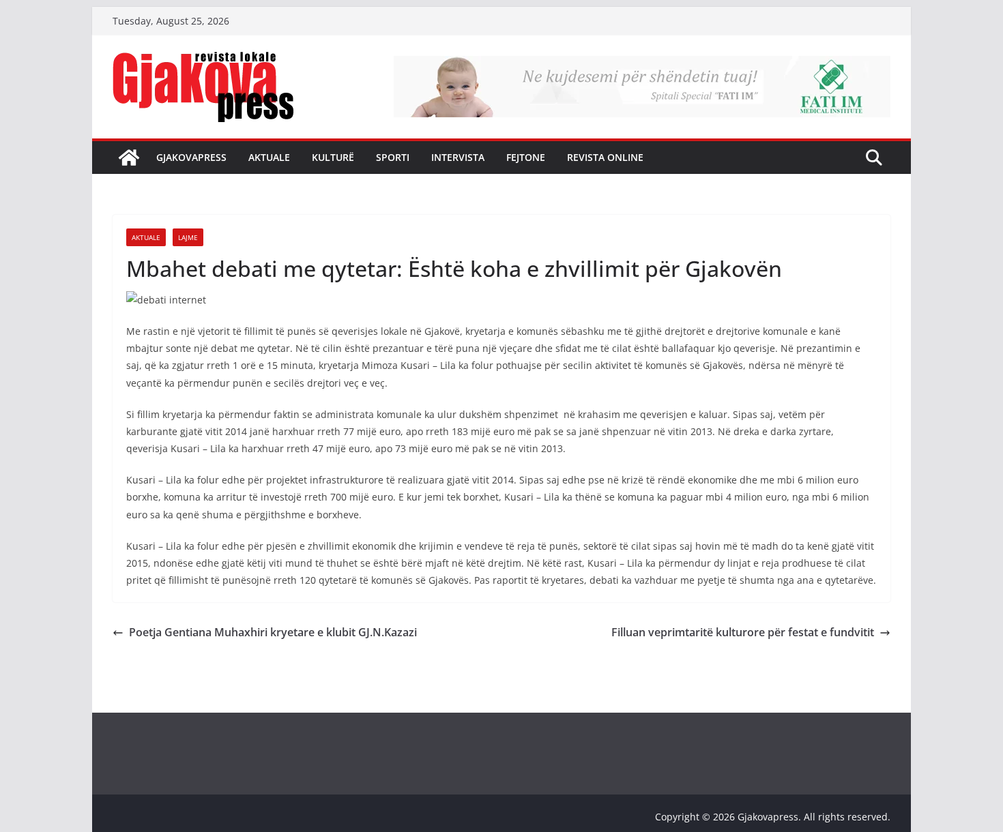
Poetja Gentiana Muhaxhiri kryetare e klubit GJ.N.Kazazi (273, 632)
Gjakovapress (191, 157)
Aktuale (269, 157)
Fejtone (525, 157)
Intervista (457, 157)
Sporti (392, 157)
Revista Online (605, 157)
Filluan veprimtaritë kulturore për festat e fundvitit (742, 632)
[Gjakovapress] (129, 157)
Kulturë (333, 157)
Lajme (188, 237)
